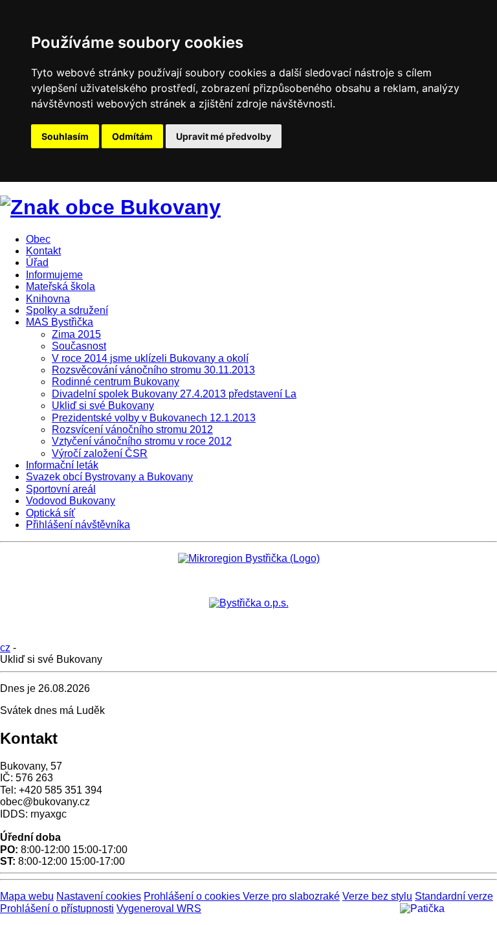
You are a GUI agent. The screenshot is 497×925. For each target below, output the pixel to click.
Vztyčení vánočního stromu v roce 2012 (142, 441)
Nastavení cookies (98, 896)
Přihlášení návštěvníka (78, 524)
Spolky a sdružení (67, 310)
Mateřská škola (60, 286)
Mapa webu (27, 896)
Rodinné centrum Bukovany (115, 381)
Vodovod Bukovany (70, 500)
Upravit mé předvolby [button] (223, 136)
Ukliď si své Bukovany (103, 405)
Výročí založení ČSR (100, 453)
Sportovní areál (61, 489)
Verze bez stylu (377, 896)
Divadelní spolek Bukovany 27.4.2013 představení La (174, 393)
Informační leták (62, 465)
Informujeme (54, 274)
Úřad (37, 262)
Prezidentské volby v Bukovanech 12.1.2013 (154, 417)
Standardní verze (454, 896)
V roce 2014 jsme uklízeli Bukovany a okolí (150, 358)
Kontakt (43, 250)
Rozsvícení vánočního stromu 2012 (132, 429)
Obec (38, 239)
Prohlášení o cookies (193, 896)
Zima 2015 (76, 334)
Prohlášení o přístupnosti (57, 908)
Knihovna (48, 298)
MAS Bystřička (59, 322)
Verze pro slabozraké (291, 896)
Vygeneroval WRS (158, 908)
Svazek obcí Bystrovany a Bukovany (109, 476)
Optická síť (50, 512)
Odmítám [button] (132, 136)
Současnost (79, 345)
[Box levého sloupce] (249, 558)
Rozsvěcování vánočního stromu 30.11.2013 (153, 369)
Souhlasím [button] (65, 136)
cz (5, 647)
